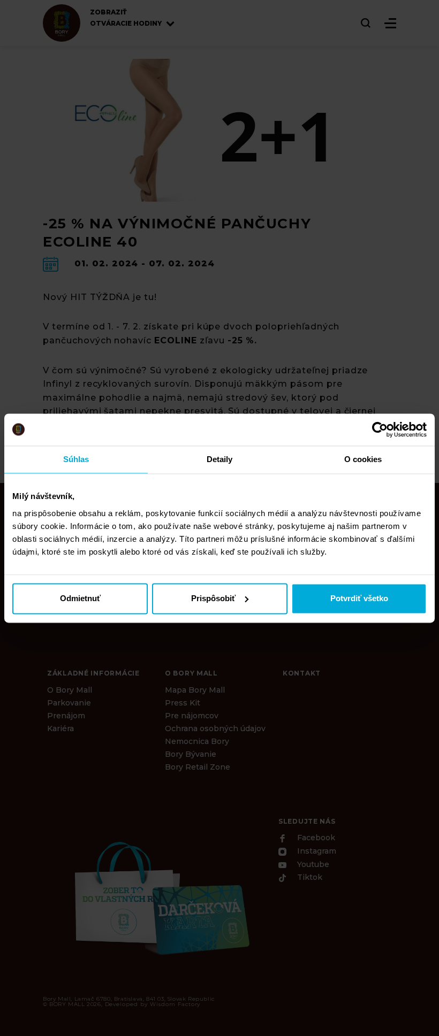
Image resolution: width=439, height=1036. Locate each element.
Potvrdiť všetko (359, 598)
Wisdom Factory (175, 1004)
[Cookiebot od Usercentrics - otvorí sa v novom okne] (380, 429)
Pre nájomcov (191, 715)
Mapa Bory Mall (195, 690)
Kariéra (60, 728)
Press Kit (182, 703)
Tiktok (308, 877)
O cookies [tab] (363, 459)
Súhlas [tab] (76, 459)
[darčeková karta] (160, 896)
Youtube (312, 864)
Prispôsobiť (213, 598)
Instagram (315, 851)
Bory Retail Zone (197, 767)
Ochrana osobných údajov (215, 728)
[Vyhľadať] (366, 23)
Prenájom (66, 715)
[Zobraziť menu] (390, 23)
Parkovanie (69, 703)
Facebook (315, 838)
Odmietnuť (80, 598)
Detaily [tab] (220, 459)
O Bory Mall (69, 690)
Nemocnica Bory (197, 741)
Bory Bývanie (190, 754)
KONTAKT (302, 673)
